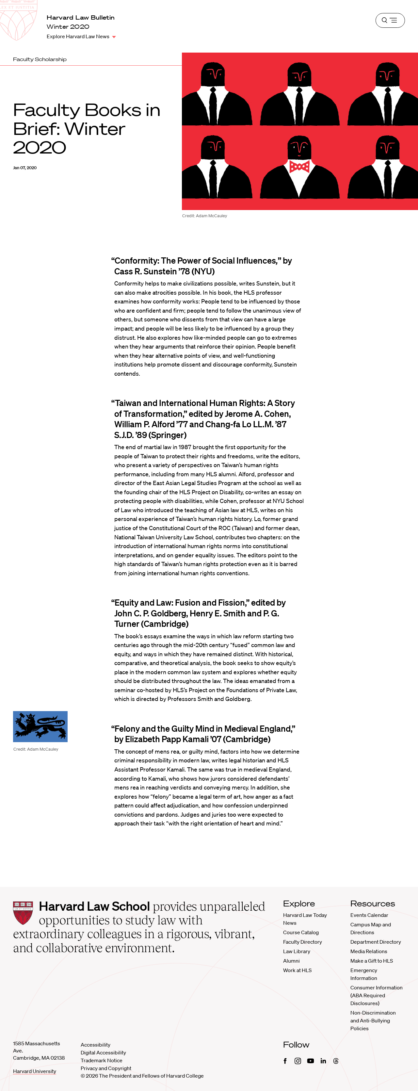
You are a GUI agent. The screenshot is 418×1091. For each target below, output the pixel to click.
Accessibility (95, 1044)
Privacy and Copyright (106, 1068)
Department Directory (375, 941)
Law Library (296, 951)
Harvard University (34, 1071)
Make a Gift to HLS (371, 960)
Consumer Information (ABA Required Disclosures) (376, 995)
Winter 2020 (68, 26)
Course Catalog (301, 932)
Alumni (291, 960)
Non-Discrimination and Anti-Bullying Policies (373, 1020)
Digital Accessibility (103, 1052)
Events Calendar (369, 915)
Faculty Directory (302, 941)
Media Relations (368, 951)
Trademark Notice (101, 1060)
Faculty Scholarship (40, 59)
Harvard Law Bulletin (81, 17)
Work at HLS (297, 970)
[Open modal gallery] (40, 726)
